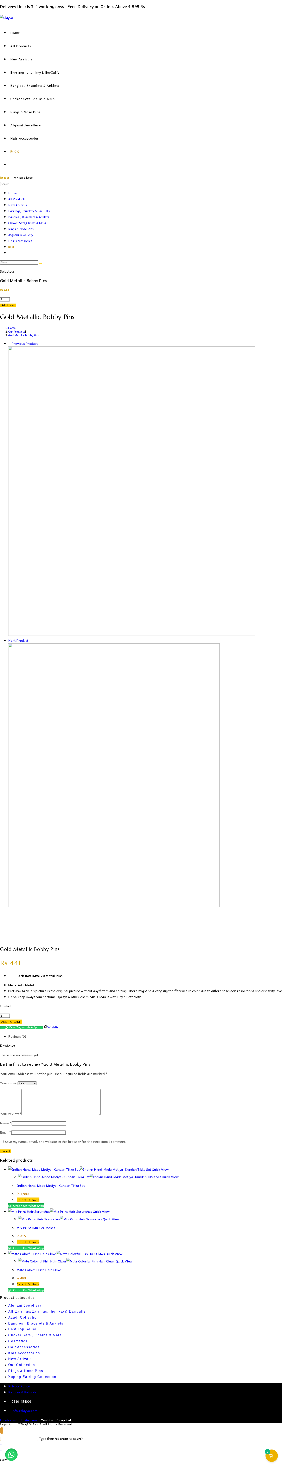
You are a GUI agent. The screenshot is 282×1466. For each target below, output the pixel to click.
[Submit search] (40, 263)
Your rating (9, 1083)
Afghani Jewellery (20, 234)
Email (5, 1132)
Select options (28, 1200)
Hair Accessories (20, 240)
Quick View (160, 1169)
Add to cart (8, 305)
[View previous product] (9, 343)
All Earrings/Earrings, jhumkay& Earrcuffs (47, 1311)
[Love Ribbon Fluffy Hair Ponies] (114, 906)
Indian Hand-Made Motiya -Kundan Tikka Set (51, 1185)
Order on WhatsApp (28, 1205)
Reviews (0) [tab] (17, 1036)
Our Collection (21, 1365)
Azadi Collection (23, 1317)
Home (12, 193)
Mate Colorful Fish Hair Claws (39, 1269)
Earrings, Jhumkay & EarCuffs (29, 210)
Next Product (18, 640)
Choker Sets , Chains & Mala (35, 1335)
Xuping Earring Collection (32, 1377)
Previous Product (25, 343)
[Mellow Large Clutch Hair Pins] (131, 634)
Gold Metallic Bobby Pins (23, 335)
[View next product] (30, 640)
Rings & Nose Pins (21, 228)
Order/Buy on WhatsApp (23, 1027)
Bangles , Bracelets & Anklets (28, 216)
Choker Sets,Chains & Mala (27, 222)
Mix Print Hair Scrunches (36, 1227)
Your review (10, 1113)
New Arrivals (17, 205)
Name (6, 1123)
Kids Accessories (24, 1353)
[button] (11, 1454)
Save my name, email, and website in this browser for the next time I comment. (65, 1141)
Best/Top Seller (22, 1329)
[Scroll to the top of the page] (1, 1430)
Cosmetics (17, 1341)
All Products (17, 199)
